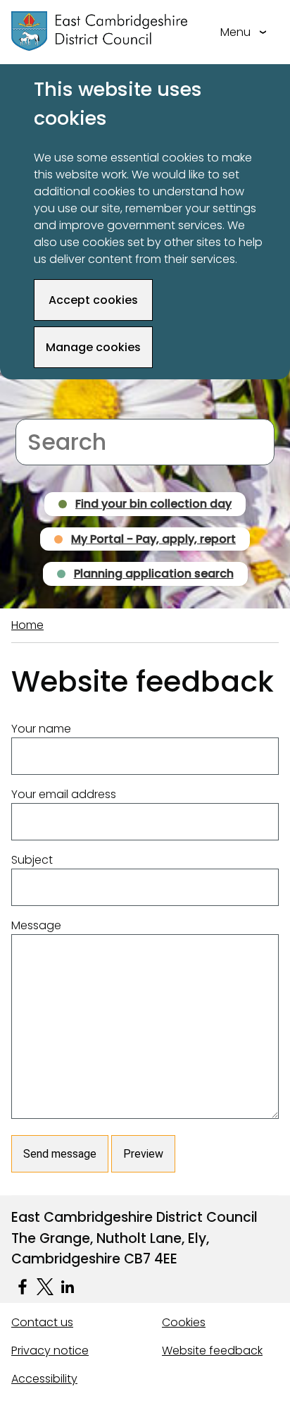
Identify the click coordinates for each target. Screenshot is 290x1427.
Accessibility (44, 1379)
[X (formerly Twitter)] (45, 1286)
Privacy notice (50, 1350)
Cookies (184, 1322)
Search (34, 410)
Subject (32, 860)
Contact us (42, 1322)
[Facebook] (22, 1286)
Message (36, 925)
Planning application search (154, 573)
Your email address (63, 794)
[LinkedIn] (67, 1286)
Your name (41, 729)
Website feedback (212, 1350)
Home (27, 625)
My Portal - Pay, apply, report (153, 539)
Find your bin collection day (153, 504)
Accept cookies (93, 300)
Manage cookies (93, 347)
